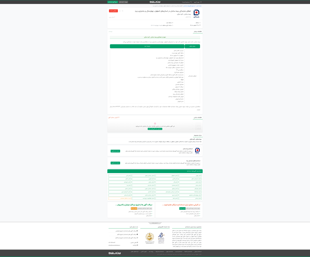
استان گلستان (151, 192)
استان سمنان (128, 188)
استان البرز (128, 175)
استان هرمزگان (198, 188)
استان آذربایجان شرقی (196, 179)
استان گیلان (128, 179)
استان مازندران (151, 185)
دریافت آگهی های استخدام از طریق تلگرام (127, 234)
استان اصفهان (174, 175)
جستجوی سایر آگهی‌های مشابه (155, 129)
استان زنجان (198, 185)
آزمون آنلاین (144, 251)
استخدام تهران (169, 251)
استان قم (176, 182)
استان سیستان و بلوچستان (172, 192)
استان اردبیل (175, 195)
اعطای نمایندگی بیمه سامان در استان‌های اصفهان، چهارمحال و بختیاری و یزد (163, 11)
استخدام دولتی (197, 251)
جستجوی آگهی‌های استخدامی (189, 6)
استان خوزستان (127, 182)
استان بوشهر (175, 188)
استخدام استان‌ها (160, 251)
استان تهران (198, 175)
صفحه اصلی (198, 6)
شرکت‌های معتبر (134, 251)
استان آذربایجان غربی (126, 192)
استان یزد (129, 185)
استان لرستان (198, 198)
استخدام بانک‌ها (188, 251)
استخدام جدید (178, 251)
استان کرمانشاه (197, 192)
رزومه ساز (151, 251)
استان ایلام (175, 198)
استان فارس (175, 179)
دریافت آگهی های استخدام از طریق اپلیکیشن (126, 231)
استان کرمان (198, 182)
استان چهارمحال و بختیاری (195, 195)
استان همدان (175, 185)
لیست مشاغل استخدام (126, 198)
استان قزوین (151, 179)
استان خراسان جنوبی (149, 188)
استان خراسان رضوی (149, 175)
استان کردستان (127, 195)
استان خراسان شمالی (149, 195)
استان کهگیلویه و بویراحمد (148, 198)
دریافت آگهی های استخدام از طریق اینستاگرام (126, 238)
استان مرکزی (151, 182)
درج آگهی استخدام (112, 2)
